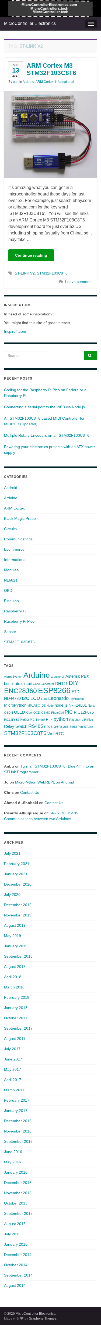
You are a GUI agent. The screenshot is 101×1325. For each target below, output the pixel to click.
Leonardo (58, 698)
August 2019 (15, 925)
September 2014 (18, 1275)
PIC (69, 712)
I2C (25, 698)
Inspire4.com (15, 331)
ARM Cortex (44, 82)
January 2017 (15, 1110)
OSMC (45, 712)
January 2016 (15, 1172)
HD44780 (12, 698)
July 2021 (12, 853)
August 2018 (15, 966)
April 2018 (12, 977)
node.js (61, 705)
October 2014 (15, 1265)
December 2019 (18, 905)
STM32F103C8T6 (52, 273)
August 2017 (15, 1038)
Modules (11, 570)
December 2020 (18, 884)
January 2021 (15, 874)
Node (50, 705)
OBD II (8, 712)
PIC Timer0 (37, 719)
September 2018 (18, 956)
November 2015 (18, 1193)
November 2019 (18, 915)
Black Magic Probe (20, 518)
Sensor (10, 631)
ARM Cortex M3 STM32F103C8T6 (51, 69)
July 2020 (12, 894)
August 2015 (15, 1224)
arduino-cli (57, 676)
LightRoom (77, 698)
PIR (49, 719)
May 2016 (12, 1162)
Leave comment (79, 281)
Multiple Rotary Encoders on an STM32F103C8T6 (46, 435)
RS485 (35, 726)
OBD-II (10, 590)
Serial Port (76, 726)
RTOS (48, 726)
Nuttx (91, 705)
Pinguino (11, 601)
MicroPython (15, 705)
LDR (44, 698)
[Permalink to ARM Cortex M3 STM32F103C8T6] (50, 134)
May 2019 (12, 936)
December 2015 (18, 1182)
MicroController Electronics (30, 23)
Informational (64, 82)
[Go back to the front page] (50, 8)
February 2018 (16, 997)
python (61, 719)
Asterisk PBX (77, 676)
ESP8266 (54, 690)
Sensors (61, 726)
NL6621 (11, 580)
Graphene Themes (42, 1318)
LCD (35, 698)
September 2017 (18, 1028)
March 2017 (14, 1090)
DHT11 (61, 683)
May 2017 (12, 1069)
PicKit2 (24, 719)
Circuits (10, 529)
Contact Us (29, 792)
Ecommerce (14, 549)
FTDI (76, 691)
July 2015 (12, 1234)
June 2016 (13, 1152)
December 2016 (18, 1121)
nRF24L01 (77, 705)
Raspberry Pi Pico (19, 621)
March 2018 (14, 987)
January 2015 (15, 1244)
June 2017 (13, 1059)
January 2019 (15, 946)
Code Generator (43, 684)
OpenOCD (33, 712)
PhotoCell (57, 712)
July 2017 (12, 1049)
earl (16, 82)
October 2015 (15, 1203)
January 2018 (15, 1008)
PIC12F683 (11, 719)
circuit (26, 683)
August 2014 (15, 1285)
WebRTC (55, 733)
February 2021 (16, 863)
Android (10, 487)
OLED (19, 712)
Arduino (28, 82)
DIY (74, 683)
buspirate (12, 683)
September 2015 (18, 1213)
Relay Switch (15, 726)
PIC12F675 (84, 712)
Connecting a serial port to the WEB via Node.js (44, 407)
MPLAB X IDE (36, 705)
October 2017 (15, 1018)
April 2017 (12, 1080)
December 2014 (18, 1254)
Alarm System (13, 676)
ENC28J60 (20, 690)
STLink (88, 726)
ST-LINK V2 (25, 273)
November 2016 (18, 1131)
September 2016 (18, 1141)
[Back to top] (89, 1313)
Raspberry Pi (15, 611)
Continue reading (31, 255)
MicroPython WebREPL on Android (44, 782)
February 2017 (16, 1100)
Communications (18, 539)
